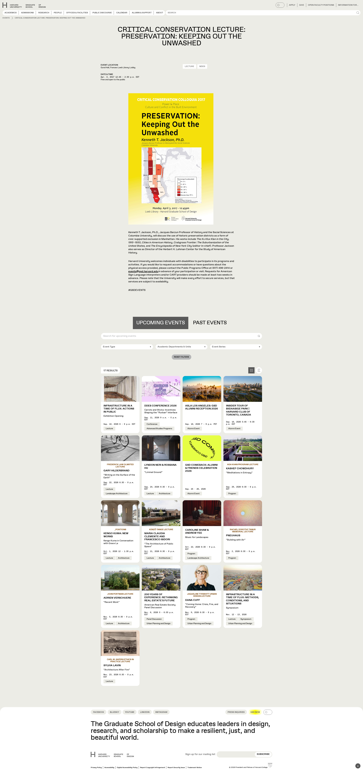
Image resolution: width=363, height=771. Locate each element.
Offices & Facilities (77, 12)
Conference (152, 424)
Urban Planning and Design (158, 623)
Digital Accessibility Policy (127, 767)
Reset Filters (181, 357)
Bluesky (114, 712)
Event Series (218, 346)
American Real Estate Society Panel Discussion (161, 601)
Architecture (164, 493)
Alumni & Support (142, 12)
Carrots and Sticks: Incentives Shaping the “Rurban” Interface (160, 409)
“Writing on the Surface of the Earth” (119, 474)
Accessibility (109, 767)
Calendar (121, 12)
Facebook (98, 712)
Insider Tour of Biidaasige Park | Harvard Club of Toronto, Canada (238, 410)
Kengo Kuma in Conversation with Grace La (118, 538)
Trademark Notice (194, 767)
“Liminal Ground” (160, 469)
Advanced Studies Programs (159, 428)
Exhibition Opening (119, 411)
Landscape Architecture (116, 493)
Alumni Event (193, 428)
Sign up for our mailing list (200, 754)
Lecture (189, 66)
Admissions (27, 12)
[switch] (280, 5)
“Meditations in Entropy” (240, 470)
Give (301, 5)
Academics (11, 12)
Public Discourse (102, 12)
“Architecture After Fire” (117, 667)
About (159, 12)
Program (232, 493)
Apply (292, 5)
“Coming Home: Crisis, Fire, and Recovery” (201, 603)
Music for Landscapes (197, 534)
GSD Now (255, 712)
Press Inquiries (236, 712)
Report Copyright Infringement (152, 767)
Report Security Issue (176, 767)
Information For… (348, 5)
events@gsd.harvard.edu (143, 271)
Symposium (242, 601)
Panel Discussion (154, 619)
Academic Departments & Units (174, 346)
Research (43, 12)
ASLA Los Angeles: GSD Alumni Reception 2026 (201, 407)
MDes (202, 66)
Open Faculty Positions (321, 5)
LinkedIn (144, 712)
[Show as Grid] (251, 370)
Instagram (161, 712)
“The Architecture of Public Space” (158, 540)
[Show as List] (259, 370)
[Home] (112, 754)
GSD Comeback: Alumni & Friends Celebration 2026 (201, 468)
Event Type (109, 346)
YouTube (129, 712)
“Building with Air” (235, 537)
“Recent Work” (117, 600)
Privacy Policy (96, 767)
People (58, 12)
